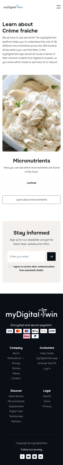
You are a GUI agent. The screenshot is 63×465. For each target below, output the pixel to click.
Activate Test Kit (47, 363)
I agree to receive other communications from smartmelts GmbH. (34, 268)
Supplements (16, 406)
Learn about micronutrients (31, 199)
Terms (47, 401)
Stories (16, 368)
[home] (13, 7)
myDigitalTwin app (47, 358)
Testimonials (16, 416)
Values (16, 373)
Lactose (31, 182)
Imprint (47, 396)
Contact (16, 378)
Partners (16, 421)
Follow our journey (31, 449)
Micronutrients (16, 401)
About (16, 353)
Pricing (16, 363)
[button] (59, 7)
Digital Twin (16, 411)
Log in (46, 368)
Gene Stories (16, 396)
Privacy (47, 406)
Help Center (47, 353)
